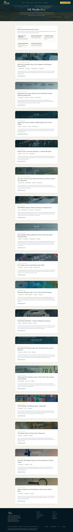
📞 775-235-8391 (55, 513)
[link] (7, 3)
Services (27, 2)
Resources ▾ (40, 2)
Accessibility (63, 526)
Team (35, 2)
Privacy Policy (46, 526)
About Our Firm (38, 513)
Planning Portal (54, 518)
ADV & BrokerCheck (53, 526)
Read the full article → (22, 76)
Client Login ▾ (45, 2)
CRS (59, 526)
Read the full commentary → (23, 134)
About (24, 2)
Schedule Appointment (65, 2)
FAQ (37, 518)
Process (32, 2)
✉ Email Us (54, 515)
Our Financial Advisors (39, 515)
